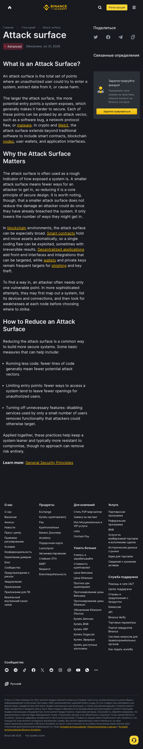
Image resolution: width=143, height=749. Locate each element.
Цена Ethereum (83, 577)
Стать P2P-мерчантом (88, 511)
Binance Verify (117, 617)
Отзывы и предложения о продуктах (118, 598)
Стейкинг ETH (48, 558)
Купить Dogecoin (84, 634)
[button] (134, 7)
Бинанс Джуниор (50, 532)
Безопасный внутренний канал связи (16, 601)
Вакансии (10, 517)
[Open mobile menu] (134, 7)
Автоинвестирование (52, 553)
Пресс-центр (12, 532)
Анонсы (9, 522)
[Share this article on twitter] (95, 37)
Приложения (12, 586)
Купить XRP (81, 629)
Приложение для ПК (17, 592)
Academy (45, 537)
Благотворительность (52, 574)
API (110, 612)
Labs (77, 531)
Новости (9, 527)
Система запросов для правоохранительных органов (123, 640)
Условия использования (73, 726)
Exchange (45, 511)
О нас (8, 511)
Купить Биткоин (83, 618)
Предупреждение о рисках (101, 726)
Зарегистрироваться (116, 111)
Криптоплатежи (49, 527)
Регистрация (117, 7)
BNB (111, 529)
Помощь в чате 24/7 (121, 583)
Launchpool (46, 548)
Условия (9, 546)
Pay (41, 522)
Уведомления (13, 581)
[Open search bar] (98, 7)
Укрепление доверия (17, 557)
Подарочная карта (51, 543)
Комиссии (114, 606)
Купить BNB (81, 623)
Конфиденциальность (18, 551)
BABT (42, 563)
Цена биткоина (83, 572)
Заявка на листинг (85, 517)
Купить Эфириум (84, 639)
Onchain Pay (81, 536)
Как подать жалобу (120, 649)
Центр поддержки (120, 589)
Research (44, 569)
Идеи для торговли (120, 556)
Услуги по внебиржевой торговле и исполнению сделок (123, 538)
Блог (7, 562)
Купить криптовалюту (52, 517)
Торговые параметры (122, 622)
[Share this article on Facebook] (108, 37)
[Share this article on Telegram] (120, 37)
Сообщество (12, 567)
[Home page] (55, 7)
